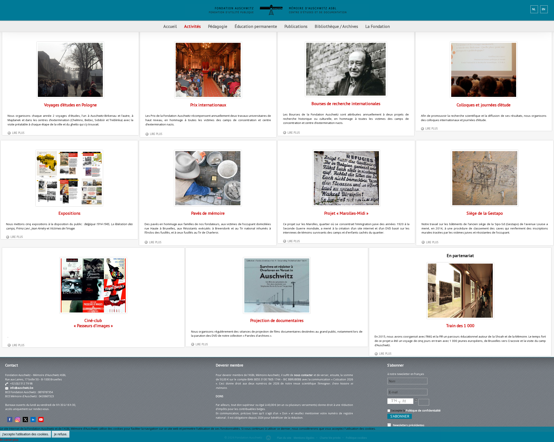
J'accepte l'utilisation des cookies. (25, 434)
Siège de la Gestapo (485, 213)
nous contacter (303, 375)
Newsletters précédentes (407, 425)
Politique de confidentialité (423, 410)
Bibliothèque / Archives (336, 26)
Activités (192, 26)
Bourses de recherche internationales (345, 103)
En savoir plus (9, 440)
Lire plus (18, 133)
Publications (295, 26)
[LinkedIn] (33, 419)
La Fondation (377, 26)
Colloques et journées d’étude (484, 104)
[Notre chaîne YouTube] (41, 419)
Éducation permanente (256, 26)
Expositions (69, 213)
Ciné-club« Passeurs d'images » (93, 323)
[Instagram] (17, 419)
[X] (25, 419)
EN (543, 9)
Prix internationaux (208, 104)
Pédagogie (217, 26)
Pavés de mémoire (208, 213)
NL (533, 9)
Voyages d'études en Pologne (70, 104)
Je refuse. (60, 434)
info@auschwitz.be (21, 387)
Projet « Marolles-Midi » (346, 213)
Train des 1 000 (460, 325)
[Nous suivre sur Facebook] (10, 419)
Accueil (170, 26)
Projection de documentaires (276, 320)
